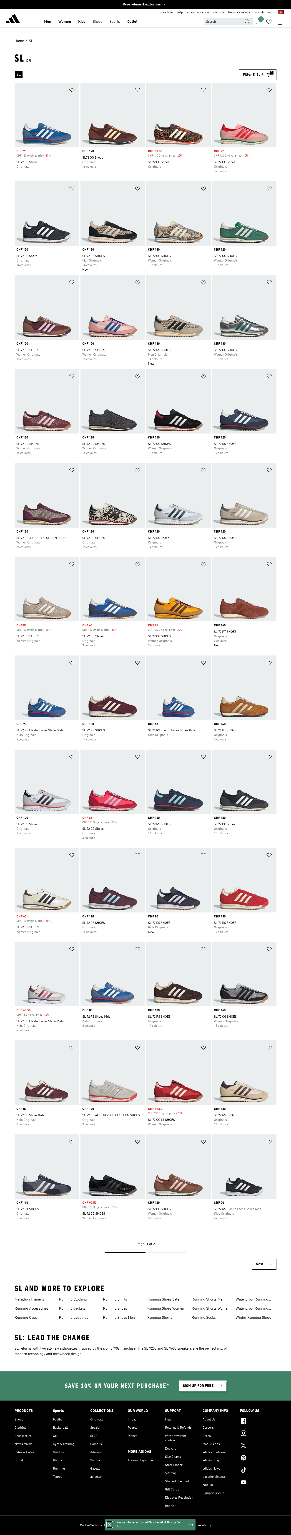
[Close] (109, 1525)
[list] (127, 74)
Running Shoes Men (119, 1318)
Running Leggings (73, 1318)
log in (270, 12)
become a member (239, 12)
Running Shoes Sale (163, 1299)
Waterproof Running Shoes (252, 1309)
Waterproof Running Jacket (252, 1300)
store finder (167, 12)
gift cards (219, 12)
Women (64, 22)
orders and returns (197, 12)
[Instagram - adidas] (258, 1434)
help (180, 12)
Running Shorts (159, 1318)
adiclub (259, 12)
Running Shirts (115, 1299)
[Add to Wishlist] (71, 90)
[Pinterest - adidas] (258, 1458)
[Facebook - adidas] (258, 1421)
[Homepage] (12, 19)
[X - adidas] (258, 1446)
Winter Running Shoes (253, 1318)
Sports (115, 22)
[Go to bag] (280, 21)
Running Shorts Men (208, 1299)
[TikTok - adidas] (258, 1471)
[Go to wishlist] (269, 21)
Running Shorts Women (210, 1309)
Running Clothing (73, 1299)
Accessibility (202, 1525)
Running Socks (204, 1318)
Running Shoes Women (165, 1309)
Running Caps (26, 1318)
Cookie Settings (91, 1525)
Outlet (132, 22)
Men (47, 22)
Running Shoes (115, 1309)
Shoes (97, 22)
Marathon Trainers (29, 1299)
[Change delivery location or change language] (281, 12)
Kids (81, 22)
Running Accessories (31, 1309)
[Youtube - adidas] (258, 1483)
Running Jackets (72, 1309)
